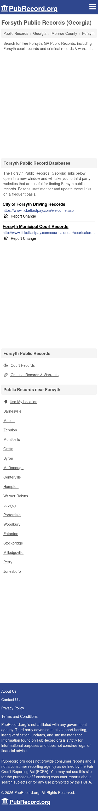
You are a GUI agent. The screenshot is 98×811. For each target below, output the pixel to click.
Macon (9, 420)
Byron (8, 458)
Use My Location (23, 401)
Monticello (11, 439)
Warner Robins (15, 495)
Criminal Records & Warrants (34, 374)
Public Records (15, 33)
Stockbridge (13, 543)
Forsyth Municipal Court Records (35, 226)
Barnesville (12, 411)
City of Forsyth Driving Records (34, 204)
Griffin (8, 448)
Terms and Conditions (19, 716)
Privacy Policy (12, 707)
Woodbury (11, 524)
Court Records (22, 365)
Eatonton (10, 533)
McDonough (13, 467)
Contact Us (10, 699)
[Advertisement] (49, 103)
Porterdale (12, 514)
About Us (8, 691)
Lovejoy (9, 505)
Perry (7, 561)
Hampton (11, 486)
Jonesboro (12, 571)
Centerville (12, 477)
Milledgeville (13, 552)
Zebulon (10, 429)
